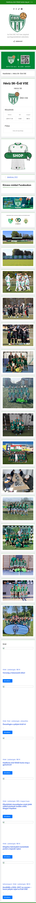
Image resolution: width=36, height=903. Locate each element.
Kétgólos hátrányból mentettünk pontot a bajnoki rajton (16, 848)
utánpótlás (24, 721)
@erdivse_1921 (12, 177)
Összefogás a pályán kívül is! (14, 724)
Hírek (4, 670)
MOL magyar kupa (23, 801)
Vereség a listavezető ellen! (14, 673)
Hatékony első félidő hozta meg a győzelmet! (16, 764)
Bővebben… (7, 681)
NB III (18, 670)
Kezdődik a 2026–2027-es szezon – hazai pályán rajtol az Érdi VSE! (17, 888)
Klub (8, 721)
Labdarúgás (11, 670)
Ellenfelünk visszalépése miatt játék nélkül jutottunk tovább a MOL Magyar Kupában (16, 2)
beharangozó (7, 884)
